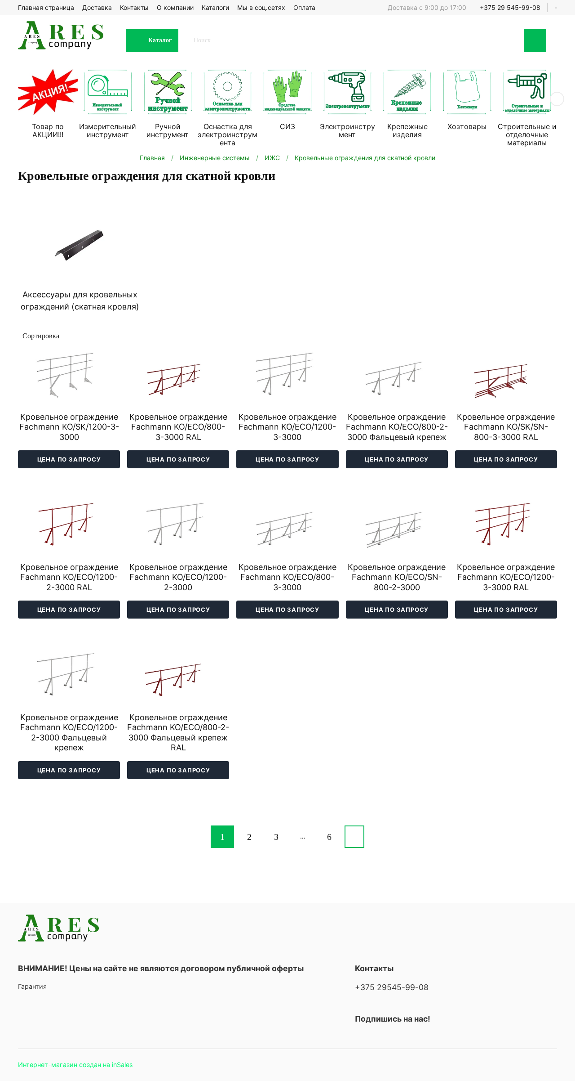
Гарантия (32, 986)
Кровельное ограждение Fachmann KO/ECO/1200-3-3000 (287, 427)
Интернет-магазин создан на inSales (75, 1064)
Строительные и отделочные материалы (527, 134)
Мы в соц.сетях (261, 7)
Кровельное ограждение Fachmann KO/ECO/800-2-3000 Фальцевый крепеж (397, 427)
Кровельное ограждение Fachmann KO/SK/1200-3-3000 (69, 427)
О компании (175, 7)
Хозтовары (467, 126)
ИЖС (272, 157)
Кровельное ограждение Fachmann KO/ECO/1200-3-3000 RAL (506, 577)
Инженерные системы (215, 157)
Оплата (304, 7)
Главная (152, 157)
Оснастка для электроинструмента (227, 134)
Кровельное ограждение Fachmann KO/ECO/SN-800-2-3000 (397, 577)
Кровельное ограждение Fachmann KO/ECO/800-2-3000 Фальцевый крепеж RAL (178, 733)
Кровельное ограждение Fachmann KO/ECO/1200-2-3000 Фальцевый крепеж (69, 733)
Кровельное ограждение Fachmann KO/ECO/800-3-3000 (287, 577)
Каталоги (215, 7)
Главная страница (46, 7)
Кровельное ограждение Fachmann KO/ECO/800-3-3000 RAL (178, 427)
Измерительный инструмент (107, 130)
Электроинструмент (347, 130)
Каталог (160, 40)
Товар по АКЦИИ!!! (48, 130)
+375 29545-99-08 (392, 987)
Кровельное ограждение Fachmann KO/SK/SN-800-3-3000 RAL (506, 427)
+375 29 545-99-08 (510, 7)
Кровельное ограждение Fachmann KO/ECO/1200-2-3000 (178, 577)
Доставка (97, 7)
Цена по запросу (69, 459)
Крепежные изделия (407, 130)
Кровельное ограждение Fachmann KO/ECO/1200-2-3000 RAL (69, 577)
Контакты (134, 7)
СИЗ (287, 126)
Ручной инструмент (167, 130)
